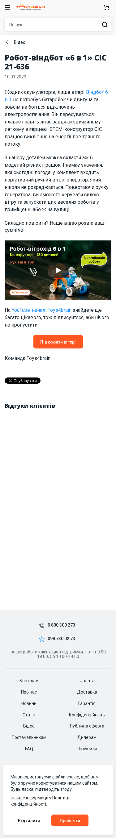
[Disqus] (58, 493)
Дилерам (87, 737)
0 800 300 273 (61, 625)
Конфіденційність (87, 714)
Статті (29, 714)
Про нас (29, 692)
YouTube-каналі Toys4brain (41, 310)
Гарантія (87, 703)
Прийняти (70, 820)
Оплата (87, 680)
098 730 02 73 (61, 638)
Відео (19, 42)
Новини (29, 703)
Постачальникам (29, 737)
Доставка (87, 692)
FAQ (29, 748)
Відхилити (29, 820)
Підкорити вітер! (58, 342)
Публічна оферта (87, 725)
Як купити (87, 748)
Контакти (29, 680)
